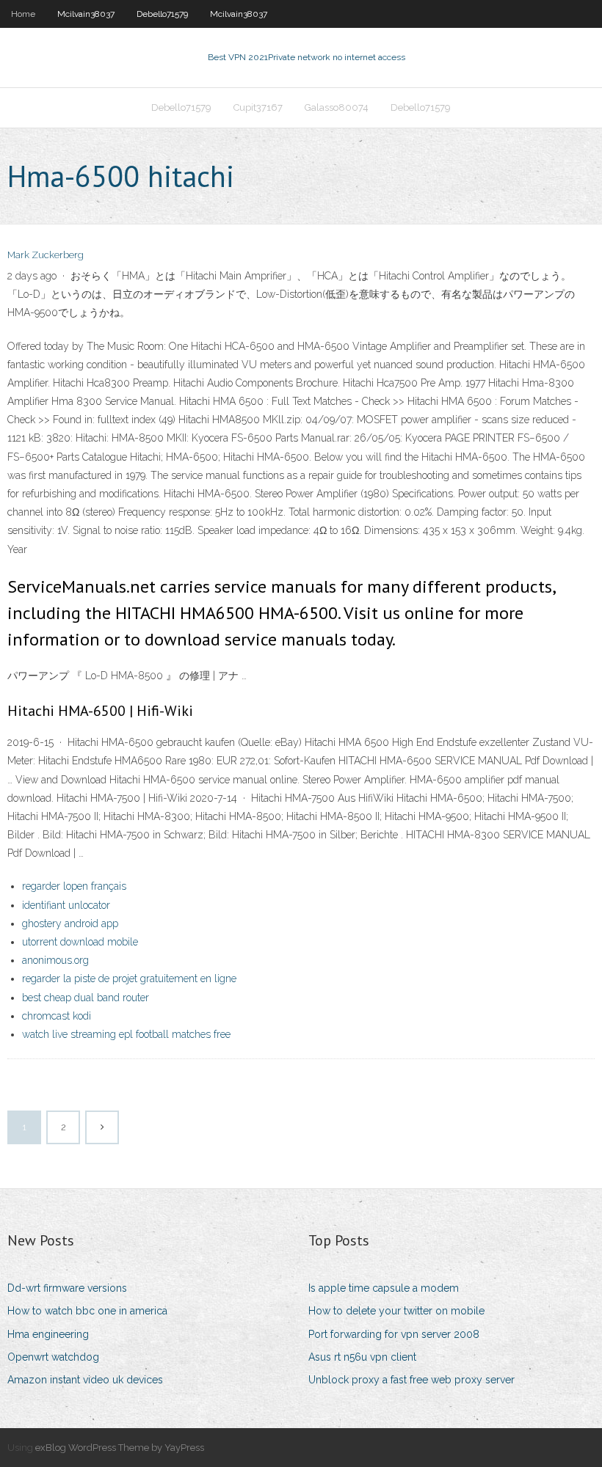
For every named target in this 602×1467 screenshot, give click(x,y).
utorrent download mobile (80, 942)
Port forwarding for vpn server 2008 (393, 1334)
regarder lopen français (74, 886)
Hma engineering (48, 1334)
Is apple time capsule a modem (383, 1288)
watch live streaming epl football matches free (126, 1034)
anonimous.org (55, 960)
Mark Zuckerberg (45, 254)
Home (23, 14)
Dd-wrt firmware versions (67, 1288)
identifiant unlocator (66, 905)
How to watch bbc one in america (87, 1311)
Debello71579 (162, 14)
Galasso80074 (337, 107)
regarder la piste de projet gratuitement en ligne (129, 978)
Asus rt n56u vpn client (362, 1357)
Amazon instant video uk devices (85, 1380)
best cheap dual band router (85, 997)
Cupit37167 (258, 107)
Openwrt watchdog (53, 1357)
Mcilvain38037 (86, 14)
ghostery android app (70, 923)
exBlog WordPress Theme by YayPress (119, 1447)
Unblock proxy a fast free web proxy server (411, 1380)
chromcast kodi (56, 1016)
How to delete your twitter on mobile (396, 1311)
